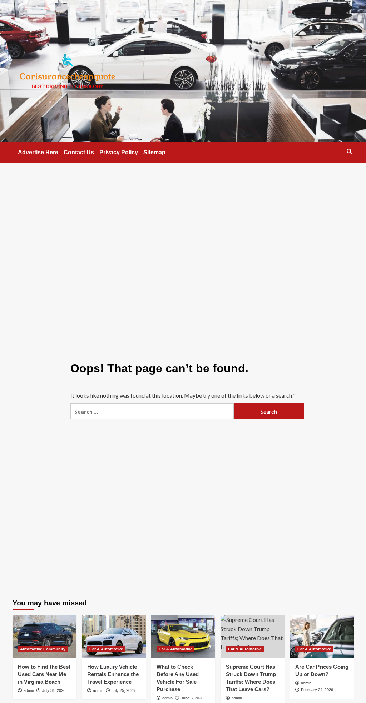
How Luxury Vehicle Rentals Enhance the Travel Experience (113, 674)
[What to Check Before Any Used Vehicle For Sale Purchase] (183, 636)
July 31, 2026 (53, 690)
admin (29, 690)
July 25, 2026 (123, 690)
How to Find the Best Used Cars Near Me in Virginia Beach (44, 674)
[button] (349, 151)
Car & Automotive (106, 649)
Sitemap (154, 152)
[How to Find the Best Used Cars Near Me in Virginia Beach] (44, 636)
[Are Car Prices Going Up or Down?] (322, 636)
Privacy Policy (118, 152)
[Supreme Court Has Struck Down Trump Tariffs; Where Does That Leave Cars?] (253, 636)
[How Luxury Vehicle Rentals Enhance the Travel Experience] (114, 636)
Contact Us (79, 152)
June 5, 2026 (192, 698)
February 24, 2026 (317, 690)
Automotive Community (42, 649)
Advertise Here (38, 152)
